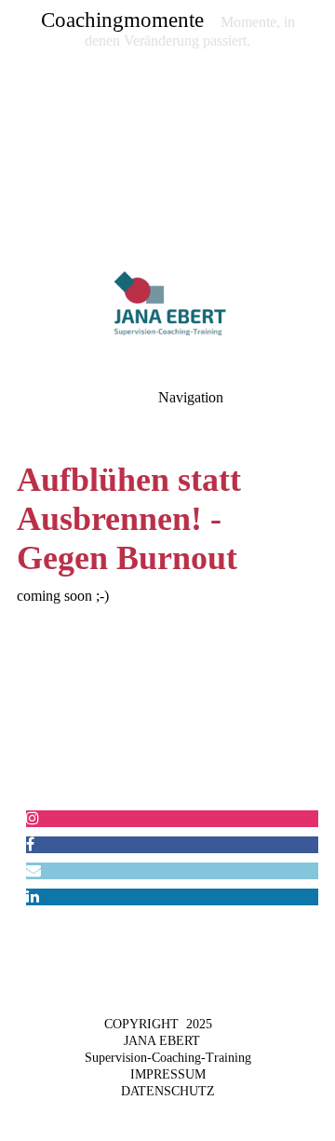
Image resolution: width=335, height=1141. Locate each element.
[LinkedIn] (32, 896)
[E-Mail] (33, 870)
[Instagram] (32, 818)
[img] (167, 130)
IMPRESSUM (168, 1074)
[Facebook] (30, 844)
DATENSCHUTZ (168, 1091)
